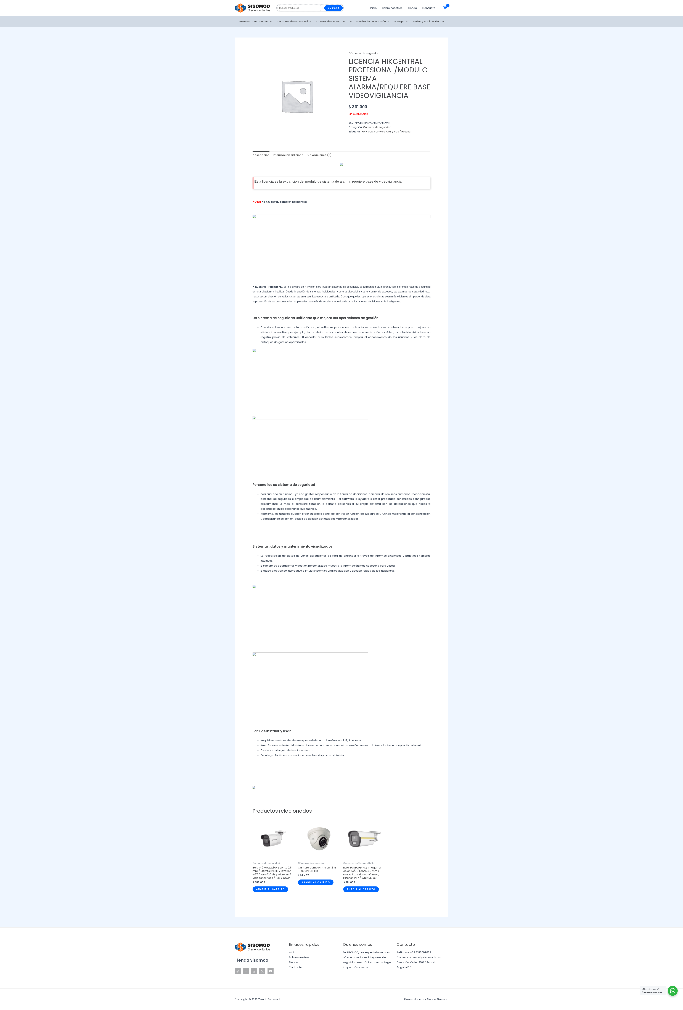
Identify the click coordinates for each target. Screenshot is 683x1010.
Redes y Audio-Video (427, 21)
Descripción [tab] (261, 155)
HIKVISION (367, 131)
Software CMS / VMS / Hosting (392, 131)
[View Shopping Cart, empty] (445, 8)
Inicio (373, 8)
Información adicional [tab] (288, 155)
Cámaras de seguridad (292, 21)
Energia (399, 21)
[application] (270, 21)
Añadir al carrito (270, 889)
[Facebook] (246, 971)
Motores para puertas (253, 21)
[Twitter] (262, 971)
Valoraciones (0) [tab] (320, 155)
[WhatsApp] (238, 971)
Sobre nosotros (392, 8)
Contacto (428, 8)
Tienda (412, 8)
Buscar (333, 7)
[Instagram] (254, 971)
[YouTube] (271, 971)
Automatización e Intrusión (368, 21)
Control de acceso (328, 21)
